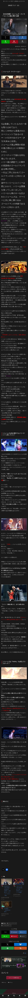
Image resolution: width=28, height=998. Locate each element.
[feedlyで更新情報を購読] (7, 948)
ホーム (14, 993)
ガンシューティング (12, 923)
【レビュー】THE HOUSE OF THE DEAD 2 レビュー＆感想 (19, 889)
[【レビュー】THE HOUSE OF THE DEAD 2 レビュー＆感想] (18, 882)
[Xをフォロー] (7, 944)
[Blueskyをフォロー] (20, 944)
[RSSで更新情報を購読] (20, 948)
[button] (22, 41)
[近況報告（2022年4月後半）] (6, 904)
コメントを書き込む (14, 977)
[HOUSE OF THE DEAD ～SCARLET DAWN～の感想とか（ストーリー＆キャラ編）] (6, 882)
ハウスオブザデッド (7, 925)
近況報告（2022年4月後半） (7, 910)
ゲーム (4, 923)
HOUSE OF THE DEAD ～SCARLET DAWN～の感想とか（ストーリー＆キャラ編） (7, 891)
